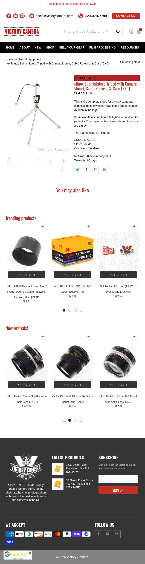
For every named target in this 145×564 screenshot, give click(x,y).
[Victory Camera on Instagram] (22, 15)
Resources (130, 47)
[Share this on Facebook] (86, 169)
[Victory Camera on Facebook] (8, 15)
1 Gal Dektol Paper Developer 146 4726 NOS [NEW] (77, 468)
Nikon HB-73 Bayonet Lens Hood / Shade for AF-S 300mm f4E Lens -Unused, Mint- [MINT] (27, 292)
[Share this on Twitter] (77, 169)
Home (10, 47)
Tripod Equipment (30, 59)
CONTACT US (125, 16)
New (37, 47)
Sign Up (117, 490)
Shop (50, 47)
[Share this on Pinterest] (95, 169)
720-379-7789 (96, 16)
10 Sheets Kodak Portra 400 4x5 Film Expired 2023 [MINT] (79, 484)
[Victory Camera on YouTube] (15, 15)
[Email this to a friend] (104, 169)
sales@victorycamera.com (54, 16)
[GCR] (7, 554)
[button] (64, 310)
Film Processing (102, 47)
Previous (125, 62)
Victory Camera (78, 557)
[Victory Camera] (22, 31)
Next (137, 62)
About (24, 47)
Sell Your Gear (72, 47)
